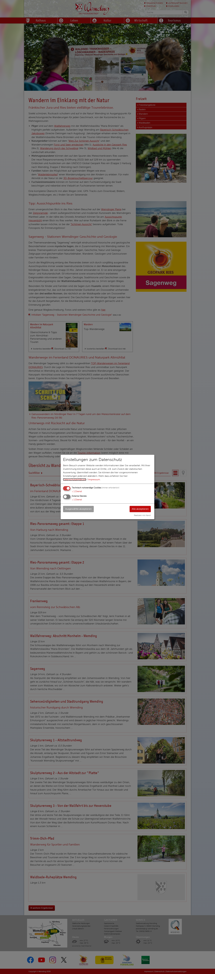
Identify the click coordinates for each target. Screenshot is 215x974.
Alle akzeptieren (140, 509)
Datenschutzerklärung (74, 479)
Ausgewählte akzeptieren (78, 509)
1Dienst (77, 491)
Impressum (94, 479)
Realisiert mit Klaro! (142, 515)
